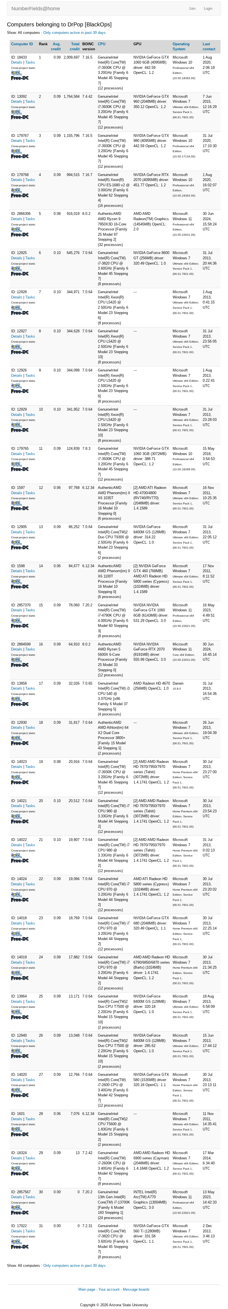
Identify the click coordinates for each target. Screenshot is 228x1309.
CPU (101, 44)
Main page (86, 1289)
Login (208, 8)
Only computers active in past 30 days (74, 33)
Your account (109, 1289)
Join (192, 8)
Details (16, 62)
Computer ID (22, 44)
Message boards (136, 1289)
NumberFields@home (35, 8)
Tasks (30, 62)
